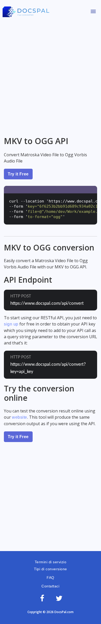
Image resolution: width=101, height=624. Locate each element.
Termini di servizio (51, 562)
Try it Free (18, 174)
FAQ (50, 577)
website (19, 417)
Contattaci (50, 586)
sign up (11, 324)
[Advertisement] (50, 74)
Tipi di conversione (50, 569)
